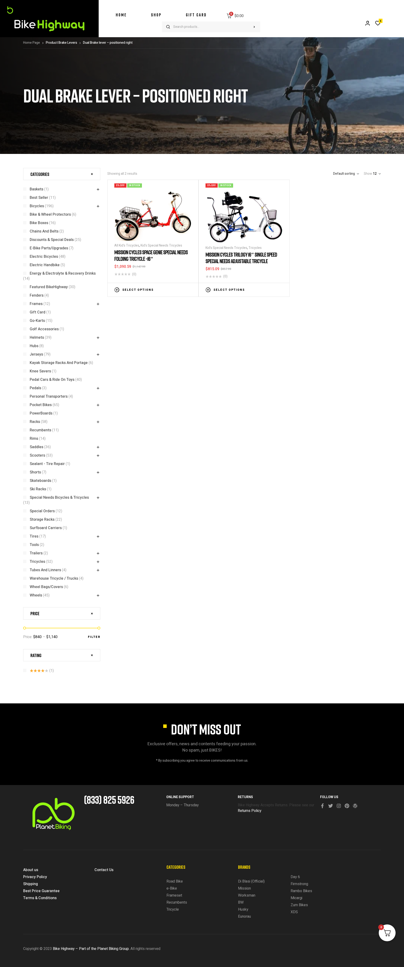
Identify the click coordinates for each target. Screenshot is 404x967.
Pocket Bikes (41, 405)
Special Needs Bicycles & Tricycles (59, 497)
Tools (34, 545)
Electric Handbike (45, 265)
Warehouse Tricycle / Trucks (54, 578)
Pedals (35, 388)
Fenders (36, 295)
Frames (36, 304)
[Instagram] (338, 805)
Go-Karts (37, 321)
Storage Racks (42, 519)
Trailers (36, 553)
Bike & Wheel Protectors (50, 214)
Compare (182, 289)
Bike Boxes (39, 223)
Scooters (37, 455)
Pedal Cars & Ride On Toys (52, 379)
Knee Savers (40, 371)
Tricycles (255, 247)
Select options (138, 290)
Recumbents (40, 430)
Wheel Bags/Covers (46, 587)
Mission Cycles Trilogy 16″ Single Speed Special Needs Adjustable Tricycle (241, 257)
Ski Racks (38, 489)
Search (254, 27)
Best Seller (39, 197)
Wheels (36, 595)
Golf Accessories (44, 329)
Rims (34, 438)
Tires (34, 536)
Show (368, 173)
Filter (94, 637)
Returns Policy (249, 811)
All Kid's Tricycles (126, 245)
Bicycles (37, 206)
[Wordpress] (355, 805)
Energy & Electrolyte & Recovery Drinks (63, 273)
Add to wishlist (175, 289)
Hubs (34, 346)
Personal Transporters (49, 396)
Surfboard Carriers (46, 528)
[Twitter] (330, 805)
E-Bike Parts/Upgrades (49, 248)
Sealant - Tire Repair (47, 464)
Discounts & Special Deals (52, 240)
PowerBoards (41, 413)
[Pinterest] (347, 805)
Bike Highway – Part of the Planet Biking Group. (91, 949)
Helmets (37, 337)
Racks (35, 422)
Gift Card (37, 312)
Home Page (31, 42)
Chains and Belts (44, 231)
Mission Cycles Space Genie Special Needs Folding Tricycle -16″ (151, 255)
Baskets (36, 189)
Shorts (35, 472)
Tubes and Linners (45, 570)
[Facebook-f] (322, 805)
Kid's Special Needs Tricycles (161, 245)
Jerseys (36, 354)
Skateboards (40, 481)
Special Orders (42, 511)
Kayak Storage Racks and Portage (59, 363)
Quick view (189, 289)
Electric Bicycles (44, 256)
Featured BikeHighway (49, 287)
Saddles (36, 447)
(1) (42, 670)
